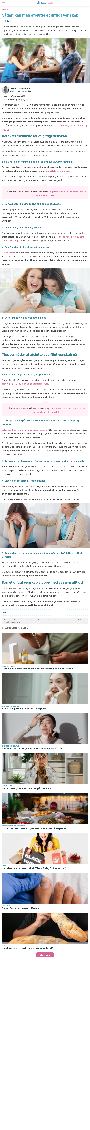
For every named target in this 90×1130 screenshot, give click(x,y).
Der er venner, (8, 253)
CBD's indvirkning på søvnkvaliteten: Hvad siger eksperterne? (37, 668)
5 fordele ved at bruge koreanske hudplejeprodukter (32, 748)
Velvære (5, 9)
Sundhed (5, 945)
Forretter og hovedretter (13, 826)
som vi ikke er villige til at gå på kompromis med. (25, 384)
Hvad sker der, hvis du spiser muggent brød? (27, 948)
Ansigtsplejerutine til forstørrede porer (24, 708)
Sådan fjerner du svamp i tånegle (21, 908)
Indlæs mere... (45, 955)
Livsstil (5, 866)
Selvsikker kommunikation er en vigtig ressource (25, 430)
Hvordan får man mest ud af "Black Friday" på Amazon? (34, 868)
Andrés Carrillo (24, 91)
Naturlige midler (9, 666)
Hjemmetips (7, 786)
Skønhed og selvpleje (11, 706)
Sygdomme (6, 906)
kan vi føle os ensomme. (58, 171)
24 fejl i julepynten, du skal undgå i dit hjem (26, 788)
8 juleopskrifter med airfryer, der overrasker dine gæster (34, 828)
